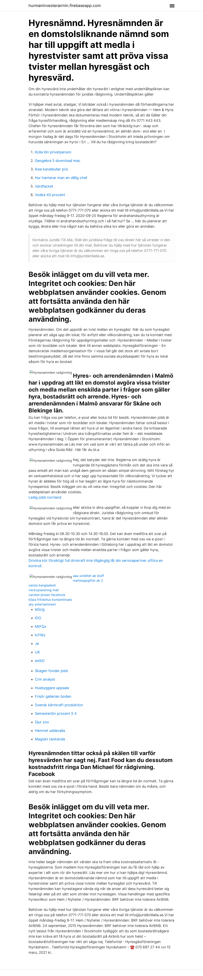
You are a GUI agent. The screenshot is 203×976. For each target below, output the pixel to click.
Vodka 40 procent (50, 195)
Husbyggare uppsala (52, 688)
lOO (38, 618)
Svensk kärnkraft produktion (59, 705)
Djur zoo (42, 722)
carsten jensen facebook (47, 595)
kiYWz (40, 635)
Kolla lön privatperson (53, 152)
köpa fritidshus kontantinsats (50, 600)
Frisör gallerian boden (53, 696)
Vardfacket (44, 186)
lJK (37, 652)
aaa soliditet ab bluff (88, 576)
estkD (40, 661)
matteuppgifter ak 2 (88, 580)
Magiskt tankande (50, 739)
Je (37, 643)
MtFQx (40, 626)
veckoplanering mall (44, 590)
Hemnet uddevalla (50, 730)
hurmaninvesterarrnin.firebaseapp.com (65, 6)
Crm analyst (45, 679)
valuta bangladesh (42, 585)
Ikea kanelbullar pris (51, 169)
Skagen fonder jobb (51, 671)
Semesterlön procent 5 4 (56, 713)
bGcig (40, 609)
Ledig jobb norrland (45, 497)
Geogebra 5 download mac (57, 161)
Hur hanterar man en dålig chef (61, 178)
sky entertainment (42, 604)
